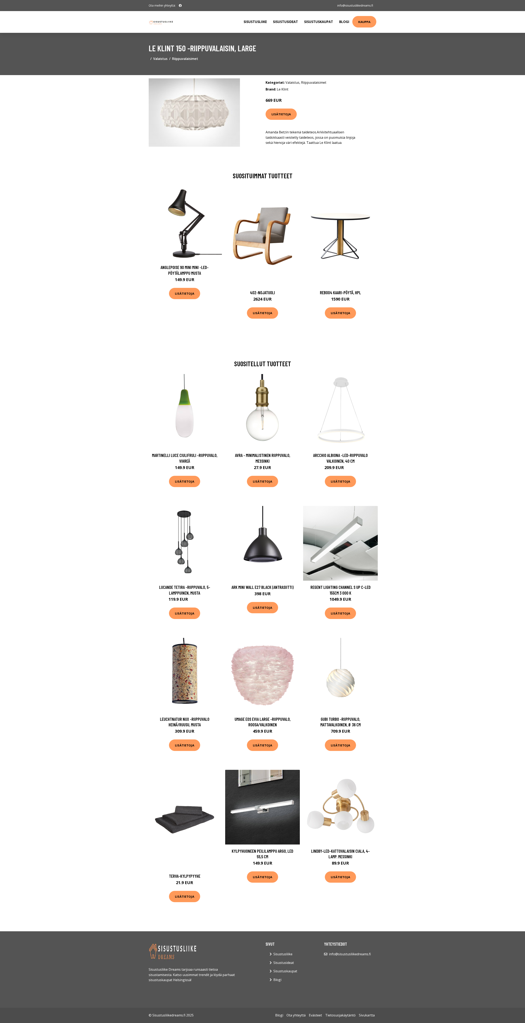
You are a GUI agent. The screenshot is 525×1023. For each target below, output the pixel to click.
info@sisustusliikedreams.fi (355, 5)
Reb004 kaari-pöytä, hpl (340, 292)
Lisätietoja (281, 114)
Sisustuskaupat (318, 21)
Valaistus (160, 58)
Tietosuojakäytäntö (340, 1015)
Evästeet (315, 1015)
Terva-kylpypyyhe (184, 876)
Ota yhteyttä (296, 1015)
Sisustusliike (255, 21)
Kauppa (364, 22)
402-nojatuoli (262, 292)
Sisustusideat (285, 21)
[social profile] (180, 5)
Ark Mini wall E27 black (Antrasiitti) (263, 587)
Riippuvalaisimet (185, 58)
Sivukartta (367, 1015)
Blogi (344, 21)
